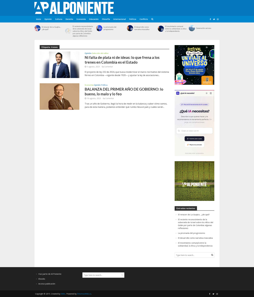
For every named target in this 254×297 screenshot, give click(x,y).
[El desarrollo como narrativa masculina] (130, 28)
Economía (81, 19)
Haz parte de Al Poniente (49, 274)
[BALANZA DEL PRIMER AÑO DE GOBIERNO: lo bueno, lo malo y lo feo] (59, 96)
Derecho (69, 19)
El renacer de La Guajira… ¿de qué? (51, 28)
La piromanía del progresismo (110, 28)
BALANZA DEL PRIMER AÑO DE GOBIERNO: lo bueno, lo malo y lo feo (124, 91)
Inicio (38, 19)
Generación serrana (203, 28)
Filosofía (106, 19)
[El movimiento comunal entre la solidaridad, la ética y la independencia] (161, 29)
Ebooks (41, 278)
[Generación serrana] (192, 28)
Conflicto (144, 19)
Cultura (58, 19)
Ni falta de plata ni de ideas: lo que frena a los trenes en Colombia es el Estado (122, 59)
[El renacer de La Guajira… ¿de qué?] (37, 28)
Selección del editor (100, 53)
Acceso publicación (46, 283)
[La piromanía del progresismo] (99, 28)
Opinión (48, 19)
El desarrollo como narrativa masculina (141, 28)
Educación (94, 19)
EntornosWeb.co (84, 294)
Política (132, 19)
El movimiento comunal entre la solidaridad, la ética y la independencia (175, 28)
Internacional (119, 19)
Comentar (108, 66)
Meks (63, 294)
